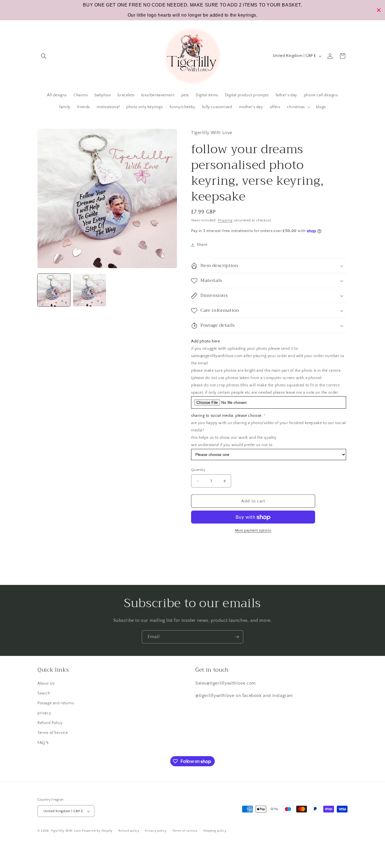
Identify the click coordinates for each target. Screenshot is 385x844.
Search (43, 693)
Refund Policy (50, 723)
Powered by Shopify (97, 831)
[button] (43, 56)
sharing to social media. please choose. (226, 416)
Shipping (225, 220)
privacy (44, 713)
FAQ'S (43, 742)
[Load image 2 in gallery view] (89, 290)
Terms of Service (52, 733)
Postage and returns (55, 703)
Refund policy (129, 830)
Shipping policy (215, 830)
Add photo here (205, 341)
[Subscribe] (237, 636)
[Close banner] (378, 10)
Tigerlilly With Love (66, 831)
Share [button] (202, 244)
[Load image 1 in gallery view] (53, 290)
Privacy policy (156, 830)
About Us (46, 683)
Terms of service (185, 830)
